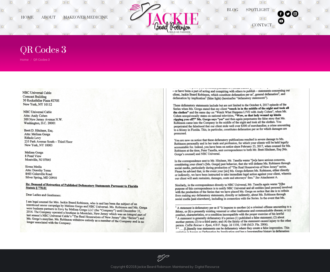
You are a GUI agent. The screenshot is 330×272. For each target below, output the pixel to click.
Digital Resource (207, 267)
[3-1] (92, 160)
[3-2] (238, 160)
